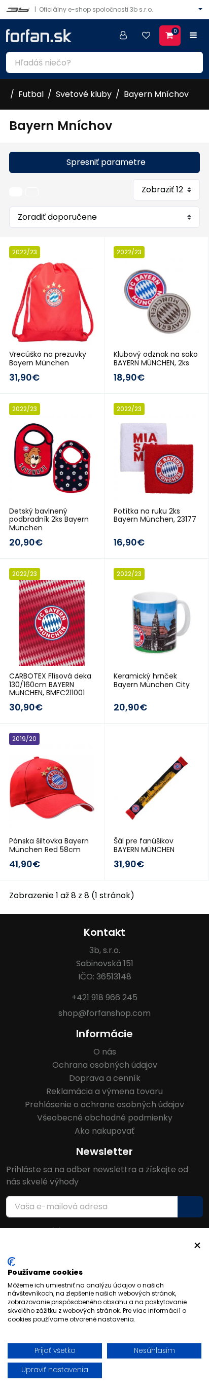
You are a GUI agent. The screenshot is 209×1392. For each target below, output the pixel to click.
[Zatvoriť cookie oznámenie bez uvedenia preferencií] (197, 1245)
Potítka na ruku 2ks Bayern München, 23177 (155, 515)
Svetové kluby (84, 94)
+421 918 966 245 (104, 997)
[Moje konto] (123, 35)
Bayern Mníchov (156, 94)
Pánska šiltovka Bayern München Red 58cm (49, 845)
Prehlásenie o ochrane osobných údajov (104, 1104)
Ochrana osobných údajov (104, 1065)
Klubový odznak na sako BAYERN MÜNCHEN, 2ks (156, 358)
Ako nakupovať (104, 1131)
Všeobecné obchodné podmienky (104, 1118)
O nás (104, 1052)
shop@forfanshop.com (104, 1013)
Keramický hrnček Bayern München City (152, 680)
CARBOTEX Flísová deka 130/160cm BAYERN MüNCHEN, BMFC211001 (50, 684)
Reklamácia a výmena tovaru (104, 1091)
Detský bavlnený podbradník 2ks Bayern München (49, 519)
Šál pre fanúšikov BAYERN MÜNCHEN (144, 845)
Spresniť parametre (106, 162)
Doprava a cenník (105, 1078)
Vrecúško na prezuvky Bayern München (47, 358)
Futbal (31, 94)
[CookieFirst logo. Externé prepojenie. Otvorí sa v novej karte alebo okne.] (11, 1261)
